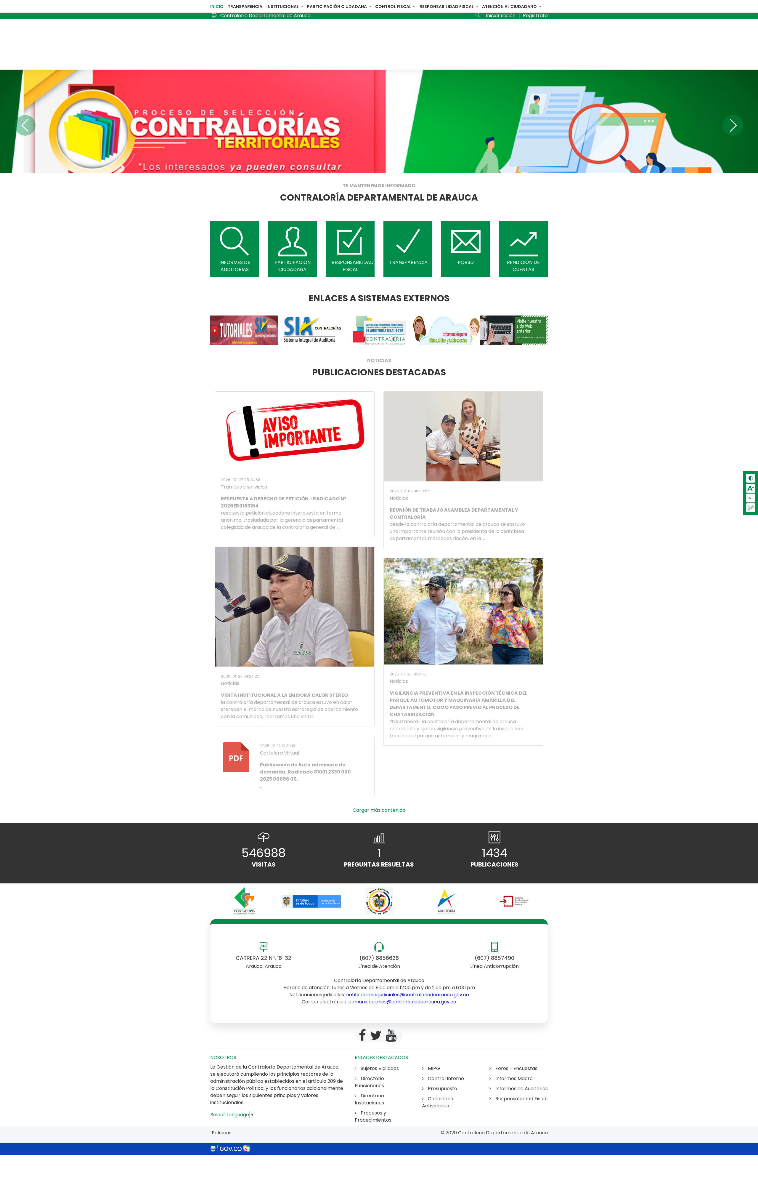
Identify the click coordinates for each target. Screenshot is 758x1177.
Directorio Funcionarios (369, 1082)
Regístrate (535, 15)
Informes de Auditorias (521, 1088)
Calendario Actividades (437, 1102)
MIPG (433, 1068)
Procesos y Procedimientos (373, 1116)
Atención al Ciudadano (510, 6)
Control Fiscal (393, 6)
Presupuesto (442, 1088)
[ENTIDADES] (244, 901)
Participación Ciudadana (337, 6)
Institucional (283, 6)
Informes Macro (513, 1078)
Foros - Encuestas (515, 1068)
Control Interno (445, 1078)
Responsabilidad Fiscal (447, 6)
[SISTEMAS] (244, 330)
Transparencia (245, 6)
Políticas (222, 1132)
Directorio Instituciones (369, 1099)
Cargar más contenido (379, 810)
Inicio (217, 6)
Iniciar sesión (500, 15)
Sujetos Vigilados (379, 1068)
